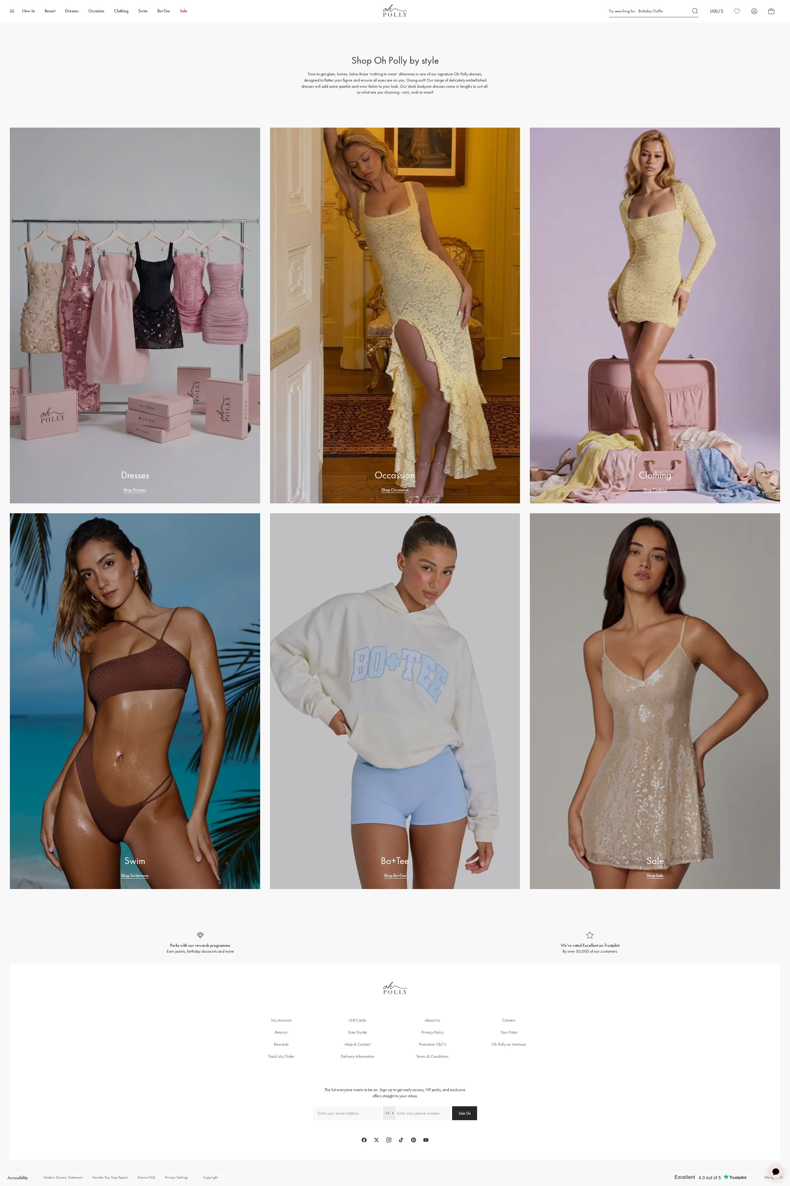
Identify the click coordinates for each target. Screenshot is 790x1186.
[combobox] (389, 1113)
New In (28, 11)
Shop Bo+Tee (395, 875)
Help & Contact (357, 1044)
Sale (183, 11)
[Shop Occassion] (395, 315)
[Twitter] (376, 1139)
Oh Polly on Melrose (509, 1044)
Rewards (281, 1044)
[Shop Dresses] (135, 315)
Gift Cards (357, 1020)
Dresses (71, 11)
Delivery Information (357, 1056)
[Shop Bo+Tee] (395, 701)
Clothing (121, 11)
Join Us (465, 1113)
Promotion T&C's (432, 1044)
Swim (143, 11)
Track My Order (281, 1056)
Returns (281, 1032)
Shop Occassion (395, 490)
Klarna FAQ (146, 1177)
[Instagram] (388, 1139)
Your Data (509, 1032)
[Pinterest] (413, 1139)
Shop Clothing (655, 490)
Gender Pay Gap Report (110, 1177)
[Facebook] (364, 1139)
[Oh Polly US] (395, 10)
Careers (508, 1020)
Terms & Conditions (432, 1056)
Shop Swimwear (135, 875)
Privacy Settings (176, 1177)
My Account (281, 1020)
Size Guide (357, 1032)
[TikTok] (401, 1139)
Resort (50, 11)
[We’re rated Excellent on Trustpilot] (590, 943)
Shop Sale (655, 875)
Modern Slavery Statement (62, 1177)
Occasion (96, 11)
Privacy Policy (432, 1032)
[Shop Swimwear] (135, 701)
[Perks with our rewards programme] (200, 943)
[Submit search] (695, 11)
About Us (432, 1020)
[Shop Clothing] (655, 315)
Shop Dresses (134, 490)
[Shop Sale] (655, 701)
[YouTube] (425, 1139)
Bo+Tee (163, 11)
